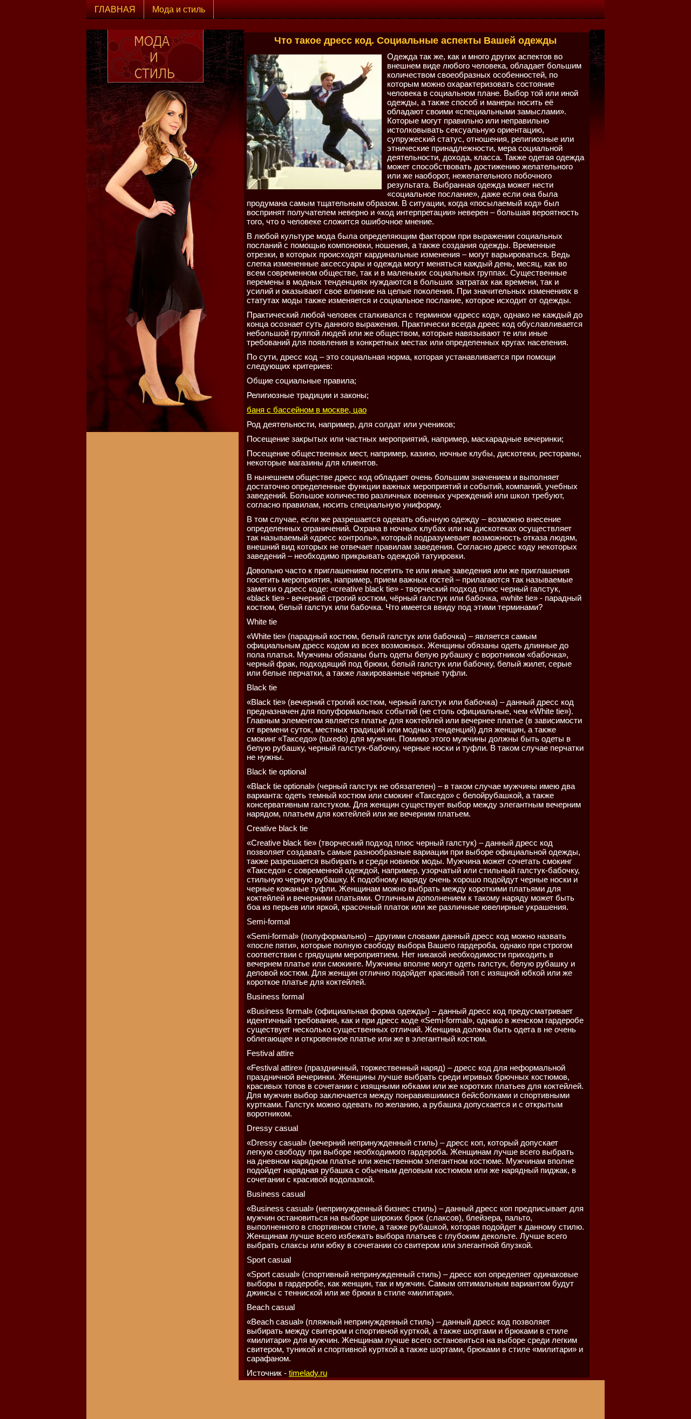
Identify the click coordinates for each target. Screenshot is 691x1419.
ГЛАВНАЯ (115, 9)
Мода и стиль (178, 9)
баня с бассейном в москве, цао (307, 409)
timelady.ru (308, 1372)
